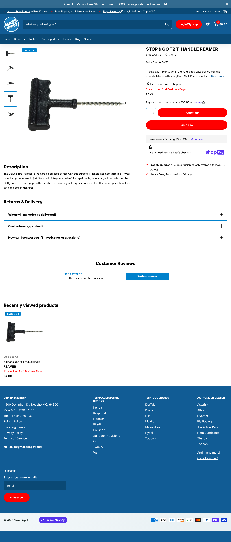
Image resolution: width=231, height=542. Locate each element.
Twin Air (98, 447)
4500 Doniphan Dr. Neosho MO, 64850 (31, 404)
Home (7, 39)
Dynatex (203, 416)
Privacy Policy (13, 433)
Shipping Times (14, 427)
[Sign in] (208, 24)
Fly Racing (204, 421)
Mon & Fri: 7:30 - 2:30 (19, 410)
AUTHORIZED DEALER (211, 397)
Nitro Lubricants (208, 433)
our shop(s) (174, 84)
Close (227, 4)
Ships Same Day (112, 11)
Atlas (200, 410)
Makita (149, 421)
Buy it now (186, 124)
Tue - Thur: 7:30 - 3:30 (19, 416)
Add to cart (192, 112)
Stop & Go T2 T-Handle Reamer (22, 364)
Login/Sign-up (189, 24)
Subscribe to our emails (20, 477)
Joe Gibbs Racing (209, 427)
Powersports (49, 39)
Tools (32, 39)
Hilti (148, 416)
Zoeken (167, 24)
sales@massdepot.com (26, 447)
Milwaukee (152, 427)
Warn (97, 452)
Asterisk (202, 404)
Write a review (147, 276)
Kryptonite (100, 413)
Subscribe (16, 497)
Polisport (99, 430)
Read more (217, 76)
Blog (77, 39)
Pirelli (97, 424)
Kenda (97, 407)
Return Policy (13, 421)
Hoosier (98, 418)
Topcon (150, 438)
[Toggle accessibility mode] (225, 11)
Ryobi (149, 433)
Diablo (149, 410)
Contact (88, 39)
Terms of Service (15, 438)
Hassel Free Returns (18, 11)
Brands (18, 39)
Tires (66, 39)
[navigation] (10, 53)
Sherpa (202, 438)
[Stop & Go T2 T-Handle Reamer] (25, 331)
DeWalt (150, 404)
